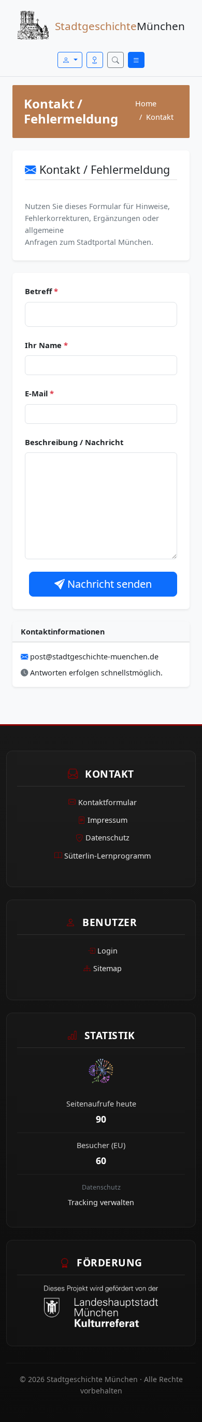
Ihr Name (46, 345)
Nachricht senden (108, 584)
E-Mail (39, 393)
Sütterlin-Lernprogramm (107, 856)
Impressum (107, 820)
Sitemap (107, 968)
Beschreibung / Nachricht (74, 442)
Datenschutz (107, 838)
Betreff (41, 291)
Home (145, 103)
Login (107, 951)
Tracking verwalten (101, 1202)
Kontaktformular (107, 802)
